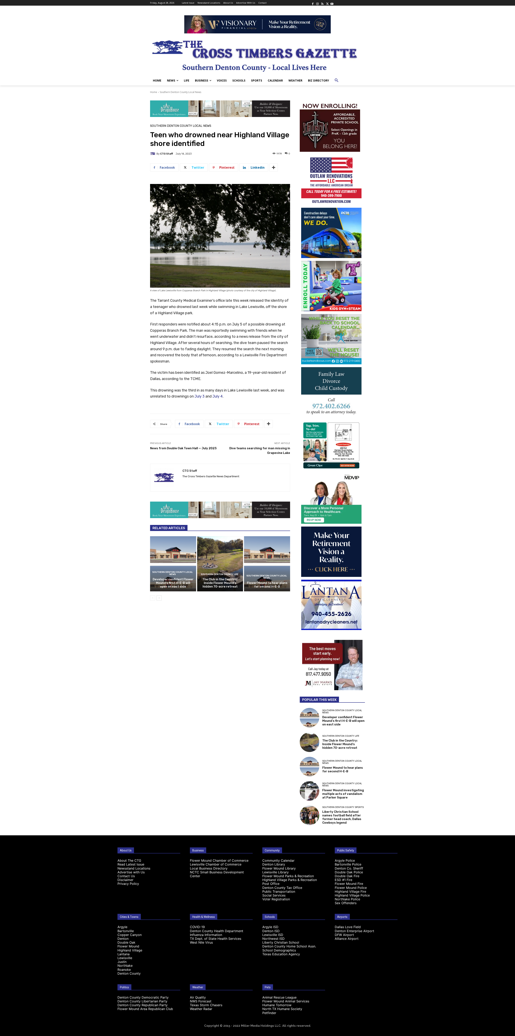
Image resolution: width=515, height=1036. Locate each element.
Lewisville (124, 958)
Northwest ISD (273, 939)
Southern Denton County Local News (180, 92)
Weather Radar (201, 1009)
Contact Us (126, 876)
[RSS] (322, 2)
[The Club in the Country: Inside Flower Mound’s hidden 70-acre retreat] (220, 563)
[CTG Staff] (153, 153)
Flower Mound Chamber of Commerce (219, 860)
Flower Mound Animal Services (285, 1001)
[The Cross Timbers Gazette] (257, 54)
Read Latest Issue (130, 864)
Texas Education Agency (281, 954)
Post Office (270, 884)
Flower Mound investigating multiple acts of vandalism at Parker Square (343, 793)
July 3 (200, 396)
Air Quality (198, 997)
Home (153, 92)
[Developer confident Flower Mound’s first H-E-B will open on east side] (173, 563)
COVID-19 (197, 927)
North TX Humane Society (282, 1009)
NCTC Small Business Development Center (217, 874)
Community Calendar (278, 860)
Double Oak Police (349, 872)
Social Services (273, 895)
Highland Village (129, 950)
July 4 (217, 396)
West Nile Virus (201, 942)
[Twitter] (327, 2)
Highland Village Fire (350, 891)
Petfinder (269, 1013)
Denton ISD (271, 931)
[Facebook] (312, 2)
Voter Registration (276, 899)
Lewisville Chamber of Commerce (215, 864)
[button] (336, 80)
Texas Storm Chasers (206, 1005)
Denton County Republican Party (142, 1005)
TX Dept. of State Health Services (215, 939)
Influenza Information (206, 935)
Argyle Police (345, 860)
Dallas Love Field (348, 927)
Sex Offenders (345, 903)
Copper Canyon (129, 935)
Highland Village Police (352, 895)
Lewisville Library (275, 872)
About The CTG (129, 860)
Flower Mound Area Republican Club (145, 1009)
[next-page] (159, 598)
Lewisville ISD (272, 935)
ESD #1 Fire (343, 880)
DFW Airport (344, 935)
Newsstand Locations (133, 868)
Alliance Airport (346, 939)
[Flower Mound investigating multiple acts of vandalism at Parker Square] (309, 791)
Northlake (125, 966)
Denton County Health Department (216, 931)
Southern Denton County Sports (343, 807)
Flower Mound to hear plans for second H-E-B (267, 584)
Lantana (123, 954)
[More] (273, 167)
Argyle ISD (270, 927)
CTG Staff (166, 153)
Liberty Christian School (280, 942)
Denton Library (273, 864)
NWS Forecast (200, 1001)
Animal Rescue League (279, 997)
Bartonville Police (348, 864)
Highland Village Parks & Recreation (289, 880)
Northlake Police (347, 899)
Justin (122, 962)
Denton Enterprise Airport (354, 931)
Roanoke (124, 970)
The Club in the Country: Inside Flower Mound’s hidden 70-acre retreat (220, 582)
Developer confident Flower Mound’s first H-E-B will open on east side (173, 582)
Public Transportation (278, 891)
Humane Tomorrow (276, 1005)
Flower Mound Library (279, 868)
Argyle (122, 927)
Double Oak (126, 942)
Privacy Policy (128, 884)
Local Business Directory (209, 868)
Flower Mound (128, 946)
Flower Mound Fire (349, 884)
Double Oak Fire (347, 876)
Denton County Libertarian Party (142, 1001)
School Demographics (279, 950)
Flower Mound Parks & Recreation (288, 876)
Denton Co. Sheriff (349, 868)
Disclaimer (125, 880)
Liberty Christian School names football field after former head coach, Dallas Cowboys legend (341, 817)
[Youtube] (332, 2)
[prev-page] (152, 598)
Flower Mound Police (351, 888)
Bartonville (125, 931)
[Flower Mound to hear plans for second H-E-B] (267, 563)
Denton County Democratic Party (143, 997)
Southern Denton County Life (219, 574)
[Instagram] (317, 2)
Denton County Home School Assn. (289, 946)
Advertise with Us (131, 872)
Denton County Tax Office (282, 888)
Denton (123, 939)
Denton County (129, 973)
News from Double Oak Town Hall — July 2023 (183, 448)
